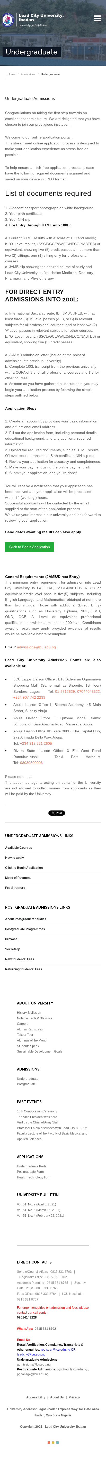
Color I (49, 1442)
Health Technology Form (34, 1177)
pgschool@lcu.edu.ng (72, 1369)
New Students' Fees (19, 959)
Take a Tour (25, 1035)
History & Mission (29, 1013)
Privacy (74, 1397)
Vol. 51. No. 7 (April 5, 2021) (37, 1204)
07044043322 (88, 691)
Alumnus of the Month (32, 1040)
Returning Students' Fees (23, 969)
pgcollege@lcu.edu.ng (33, 1374)
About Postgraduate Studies (25, 919)
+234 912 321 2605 (36, 743)
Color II (53, 1442)
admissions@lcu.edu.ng (36, 647)
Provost (11, 939)
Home (11, 74)
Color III (57, 1442)
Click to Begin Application (29, 547)
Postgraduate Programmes (25, 929)
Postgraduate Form (30, 1172)
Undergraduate (27, 1079)
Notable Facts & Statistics (34, 1018)
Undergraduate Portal (32, 1166)
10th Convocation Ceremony (37, 1111)
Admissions (28, 74)
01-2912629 (65, 691)
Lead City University (33, 20)
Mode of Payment (18, 878)
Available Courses (18, 848)
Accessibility (35, 1397)
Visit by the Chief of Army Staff (37, 1122)
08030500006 (31, 763)
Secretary (12, 949)
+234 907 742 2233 (29, 697)
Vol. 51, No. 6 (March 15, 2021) (38, 1210)
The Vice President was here (37, 1117)
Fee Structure (15, 888)
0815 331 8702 (45, 1329)
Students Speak (28, 1046)
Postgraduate (26, 1084)
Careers (22, 1024)
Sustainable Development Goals (39, 1051)
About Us (57, 1397)
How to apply (14, 858)
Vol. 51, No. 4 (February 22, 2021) (40, 1216)
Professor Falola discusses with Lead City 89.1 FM (52, 1128)
